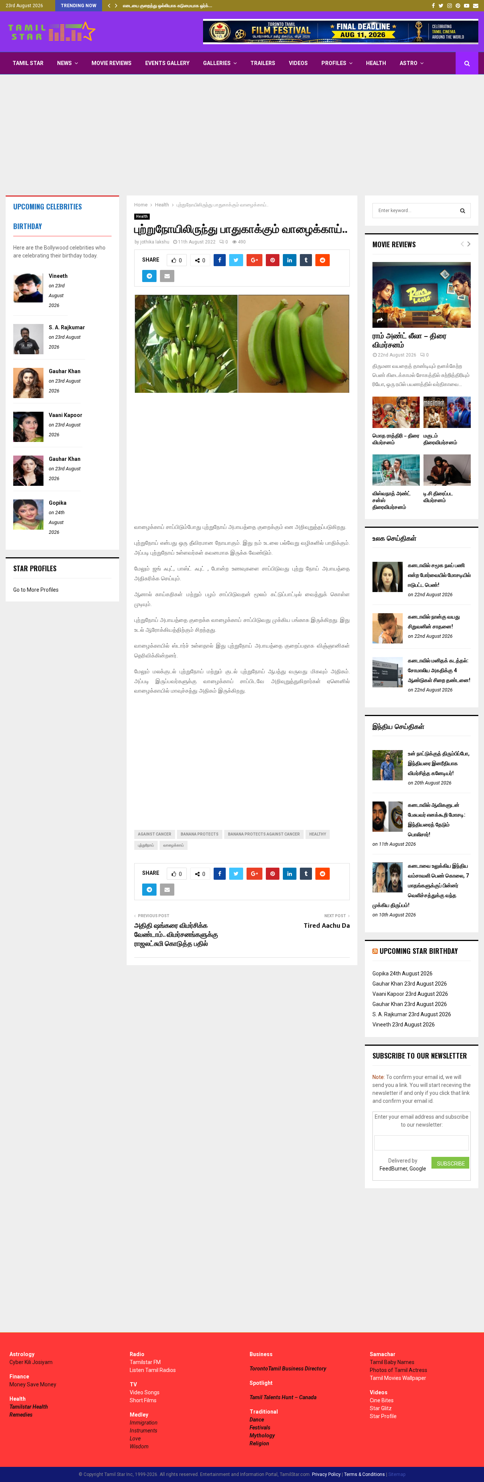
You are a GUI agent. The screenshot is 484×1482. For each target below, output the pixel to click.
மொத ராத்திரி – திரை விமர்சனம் (395, 439)
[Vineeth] (28, 301)
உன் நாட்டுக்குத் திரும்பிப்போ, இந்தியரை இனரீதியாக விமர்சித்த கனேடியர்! (439, 763)
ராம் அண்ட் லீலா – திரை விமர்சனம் (409, 341)
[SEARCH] (463, 210)
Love (135, 1438)
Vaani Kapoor (65, 415)
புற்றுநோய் (146, 845)
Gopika (58, 503)
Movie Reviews (112, 63)
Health (376, 63)
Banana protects (200, 834)
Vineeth (58, 276)
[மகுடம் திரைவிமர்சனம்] (447, 412)
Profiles (333, 63)
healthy (317, 834)
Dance (257, 1420)
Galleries (217, 63)
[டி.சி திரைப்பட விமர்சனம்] (447, 470)
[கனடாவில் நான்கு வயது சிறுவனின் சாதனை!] (387, 642)
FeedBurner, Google (403, 1169)
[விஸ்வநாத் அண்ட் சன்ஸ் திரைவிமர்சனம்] (396, 470)
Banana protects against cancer (264, 834)
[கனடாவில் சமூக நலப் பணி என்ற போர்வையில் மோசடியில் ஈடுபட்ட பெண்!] (387, 590)
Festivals (260, 1428)
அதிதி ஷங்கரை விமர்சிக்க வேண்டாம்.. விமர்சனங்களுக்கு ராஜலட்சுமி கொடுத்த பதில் (176, 935)
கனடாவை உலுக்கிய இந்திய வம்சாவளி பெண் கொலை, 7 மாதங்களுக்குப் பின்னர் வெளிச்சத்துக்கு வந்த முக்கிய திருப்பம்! (420, 885)
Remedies (21, 1415)
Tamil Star (27, 63)
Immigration (144, 1423)
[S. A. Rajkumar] (28, 352)
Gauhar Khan (65, 371)
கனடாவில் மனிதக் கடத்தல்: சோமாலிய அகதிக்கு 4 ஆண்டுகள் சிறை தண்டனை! (439, 670)
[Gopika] (28, 528)
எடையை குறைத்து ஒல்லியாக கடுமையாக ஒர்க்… (167, 5)
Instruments (143, 1431)
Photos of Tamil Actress (398, 1370)
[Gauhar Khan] (28, 396)
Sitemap (396, 1474)
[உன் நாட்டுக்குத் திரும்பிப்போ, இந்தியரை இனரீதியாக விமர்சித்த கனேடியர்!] (387, 778)
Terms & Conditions (364, 1474)
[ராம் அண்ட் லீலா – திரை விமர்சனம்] (421, 294)
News (64, 63)
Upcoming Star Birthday (419, 951)
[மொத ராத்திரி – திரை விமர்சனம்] (396, 412)
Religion (259, 1443)
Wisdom (139, 1446)
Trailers (262, 63)
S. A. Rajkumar (67, 327)
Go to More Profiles (36, 590)
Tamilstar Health (28, 1407)
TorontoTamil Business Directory (288, 1369)
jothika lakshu (154, 242)
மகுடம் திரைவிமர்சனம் (440, 439)
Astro (408, 63)
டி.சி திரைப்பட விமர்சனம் (438, 497)
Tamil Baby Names (392, 1362)
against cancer (154, 834)
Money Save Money (32, 1384)
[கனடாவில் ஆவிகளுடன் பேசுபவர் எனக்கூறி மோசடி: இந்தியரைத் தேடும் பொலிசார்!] (387, 830)
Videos (298, 63)
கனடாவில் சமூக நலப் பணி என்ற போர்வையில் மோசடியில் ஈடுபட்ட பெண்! (439, 575)
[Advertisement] (242, 135)
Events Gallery (167, 63)
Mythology (262, 1435)
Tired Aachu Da (327, 926)
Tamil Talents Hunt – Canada (283, 1397)
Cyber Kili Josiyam (31, 1362)
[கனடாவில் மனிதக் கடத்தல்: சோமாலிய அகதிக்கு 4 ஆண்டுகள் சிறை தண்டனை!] (387, 685)
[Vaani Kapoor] (28, 440)
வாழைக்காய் (173, 845)
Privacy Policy (326, 1474)
